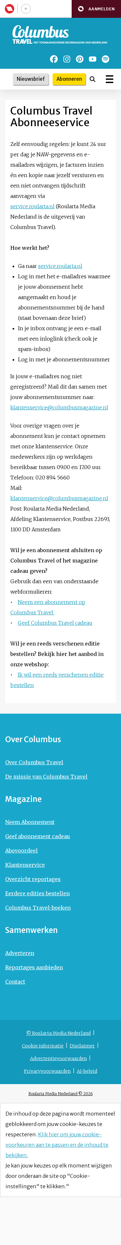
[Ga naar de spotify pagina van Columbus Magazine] (105, 59)
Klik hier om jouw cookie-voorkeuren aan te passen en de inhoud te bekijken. (56, 1144)
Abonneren (69, 79)
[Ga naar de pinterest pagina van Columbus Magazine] (80, 59)
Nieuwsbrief (31, 79)
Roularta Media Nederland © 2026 (60, 1093)
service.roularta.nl (32, 206)
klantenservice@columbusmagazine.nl (59, 407)
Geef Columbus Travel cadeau (55, 623)
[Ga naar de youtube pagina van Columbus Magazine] (92, 59)
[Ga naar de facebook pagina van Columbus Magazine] (54, 59)
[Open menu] (109, 79)
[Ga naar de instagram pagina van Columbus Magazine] (67, 59)
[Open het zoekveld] (93, 79)
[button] (96, 9)
